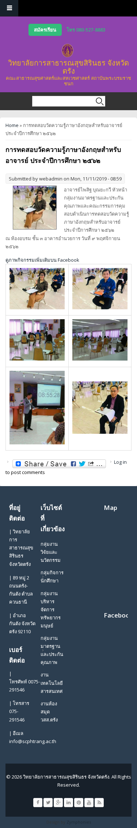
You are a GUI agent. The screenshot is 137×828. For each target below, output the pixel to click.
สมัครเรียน (45, 29)
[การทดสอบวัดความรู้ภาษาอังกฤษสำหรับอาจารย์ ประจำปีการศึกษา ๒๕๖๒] (37, 307)
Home (12, 125)
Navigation (9, 8)
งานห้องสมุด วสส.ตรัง (49, 711)
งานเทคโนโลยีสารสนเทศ (52, 682)
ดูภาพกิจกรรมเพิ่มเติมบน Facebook (42, 260)
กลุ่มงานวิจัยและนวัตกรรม (51, 552)
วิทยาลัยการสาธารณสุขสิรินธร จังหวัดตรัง (68, 67)
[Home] (68, 50)
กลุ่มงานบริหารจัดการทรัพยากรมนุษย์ (51, 609)
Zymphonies (78, 822)
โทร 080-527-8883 (85, 29)
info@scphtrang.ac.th (32, 741)
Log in (120, 462)
